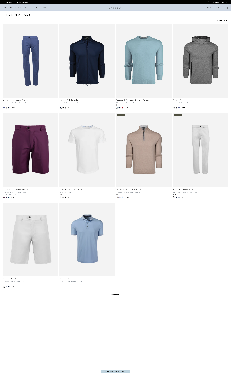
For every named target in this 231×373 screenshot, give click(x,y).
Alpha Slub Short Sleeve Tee (71, 189)
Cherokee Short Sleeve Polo (70, 279)
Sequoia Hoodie (179, 100)
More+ (13, 108)
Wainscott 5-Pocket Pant (183, 189)
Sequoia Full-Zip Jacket (69, 100)
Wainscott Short (9, 279)
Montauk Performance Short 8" (15, 189)
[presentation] (30, 61)
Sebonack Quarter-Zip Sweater (129, 189)
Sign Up (217, 2)
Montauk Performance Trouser (15, 100)
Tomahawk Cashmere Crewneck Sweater (133, 100)
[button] (222, 7)
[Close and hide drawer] (128, 371)
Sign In (212, 2)
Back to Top (115, 294)
